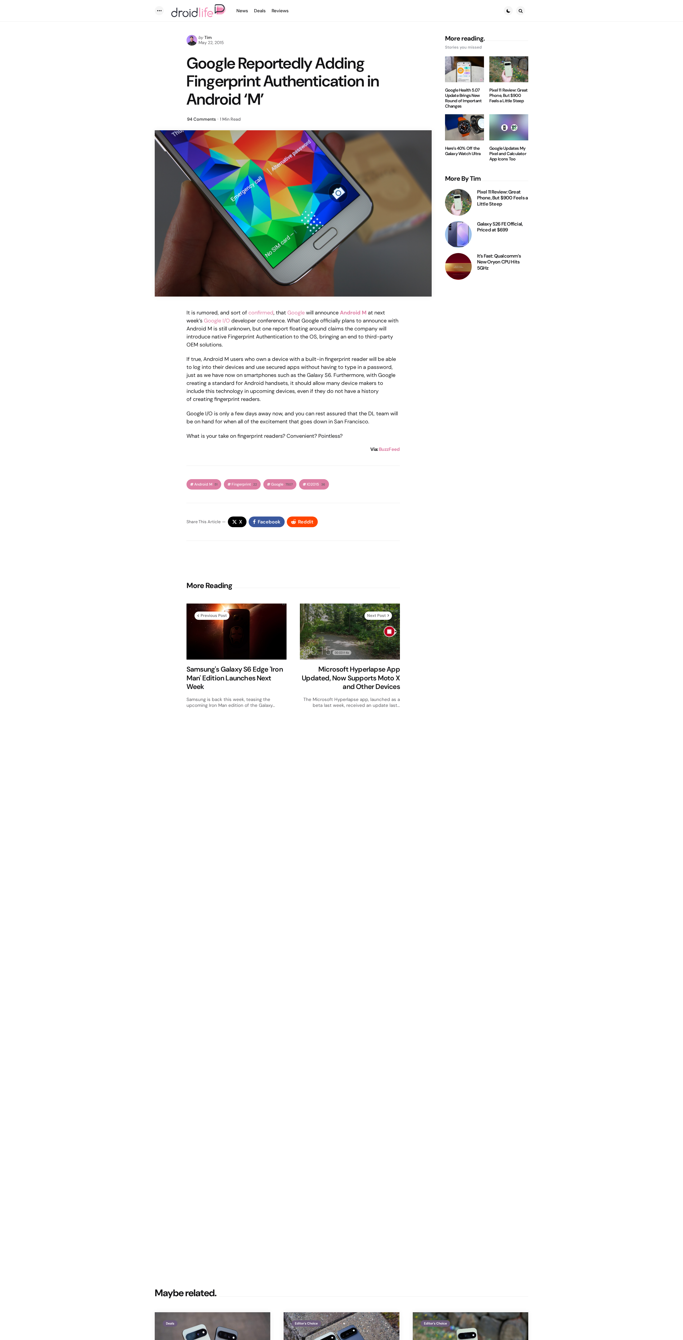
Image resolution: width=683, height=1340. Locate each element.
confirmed (260, 312)
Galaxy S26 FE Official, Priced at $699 (500, 227)
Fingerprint (244, 484)
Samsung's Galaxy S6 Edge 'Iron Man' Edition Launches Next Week (234, 678)
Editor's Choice (306, 1323)
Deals (170, 1323)
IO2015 (316, 484)
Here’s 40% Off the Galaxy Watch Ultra (463, 151)
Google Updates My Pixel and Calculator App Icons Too (507, 154)
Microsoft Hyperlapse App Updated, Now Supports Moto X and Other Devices (351, 678)
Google (296, 312)
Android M (353, 312)
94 (201, 119)
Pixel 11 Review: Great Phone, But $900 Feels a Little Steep (508, 96)
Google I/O (217, 320)
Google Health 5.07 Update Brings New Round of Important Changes (463, 98)
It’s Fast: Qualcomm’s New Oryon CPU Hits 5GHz (499, 262)
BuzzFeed (389, 449)
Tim (208, 37)
